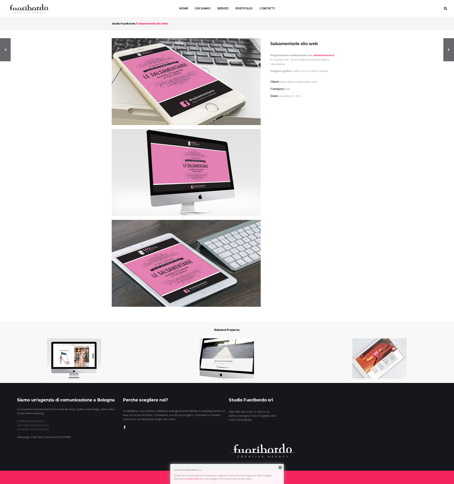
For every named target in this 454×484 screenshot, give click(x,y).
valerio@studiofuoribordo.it (32, 425)
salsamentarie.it (324, 55)
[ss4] (186, 81)
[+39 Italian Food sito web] (377, 358)
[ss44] (186, 263)
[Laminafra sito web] (72, 358)
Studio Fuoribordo (123, 23)
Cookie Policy (192, 478)
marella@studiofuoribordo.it (33, 429)
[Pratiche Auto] (224, 358)
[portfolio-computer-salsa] (186, 172)
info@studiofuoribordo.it (31, 421)
